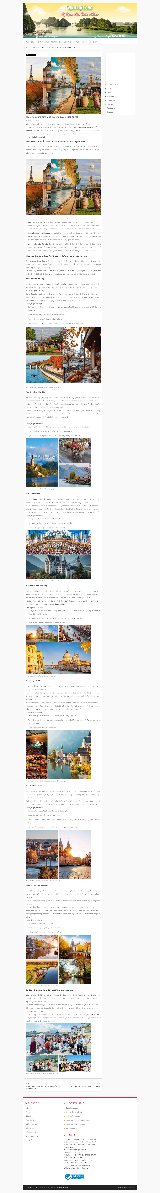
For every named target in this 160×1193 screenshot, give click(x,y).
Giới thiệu (29, 1108)
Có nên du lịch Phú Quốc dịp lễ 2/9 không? (85, 1086)
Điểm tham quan (42, 42)
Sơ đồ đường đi (71, 1128)
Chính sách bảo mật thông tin (77, 1124)
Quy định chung (72, 1108)
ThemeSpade (129, 1187)
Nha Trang (111, 96)
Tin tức (76, 42)
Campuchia (111, 108)
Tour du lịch (56, 42)
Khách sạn (94, 42)
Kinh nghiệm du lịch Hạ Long (47, 1187)
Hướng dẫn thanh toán (74, 1112)
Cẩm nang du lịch (34, 47)
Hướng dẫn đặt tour (73, 1116)
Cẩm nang (67, 42)
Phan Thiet (111, 100)
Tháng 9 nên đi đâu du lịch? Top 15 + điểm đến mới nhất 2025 (43, 1087)
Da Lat (109, 92)
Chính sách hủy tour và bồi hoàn (78, 1120)
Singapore (110, 112)
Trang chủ (30, 42)
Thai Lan (110, 104)
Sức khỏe (29, 1140)
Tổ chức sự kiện (32, 1132)
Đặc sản (85, 42)
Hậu (39, 120)
